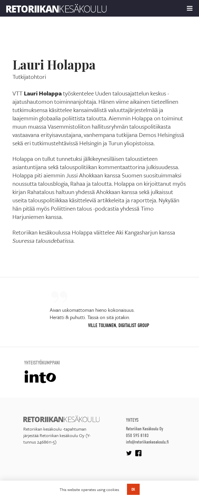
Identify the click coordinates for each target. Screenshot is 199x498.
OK (133, 489)
